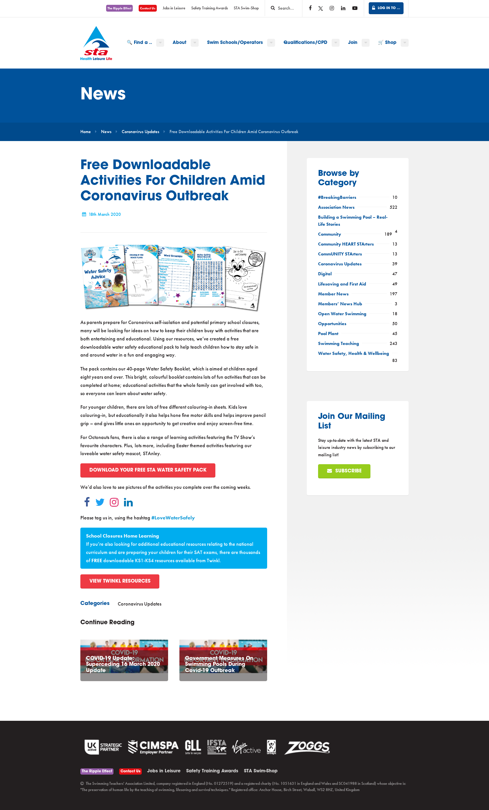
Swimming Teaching (338, 343)
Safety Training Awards (209, 8)
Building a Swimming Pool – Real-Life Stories (353, 220)
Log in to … (388, 8)
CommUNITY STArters (340, 254)
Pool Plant (328, 333)
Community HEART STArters (346, 244)
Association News (336, 207)
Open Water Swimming (342, 314)
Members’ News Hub (340, 304)
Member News (333, 294)
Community (329, 234)
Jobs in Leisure (174, 8)
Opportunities (332, 324)
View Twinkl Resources (120, 581)
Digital (325, 274)
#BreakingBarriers (337, 197)
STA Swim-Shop (246, 8)
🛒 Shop (387, 42)
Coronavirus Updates (140, 132)
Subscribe (348, 471)
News (106, 132)
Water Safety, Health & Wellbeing (353, 353)
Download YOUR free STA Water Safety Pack (148, 470)
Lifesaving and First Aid (342, 284)
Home (85, 132)
